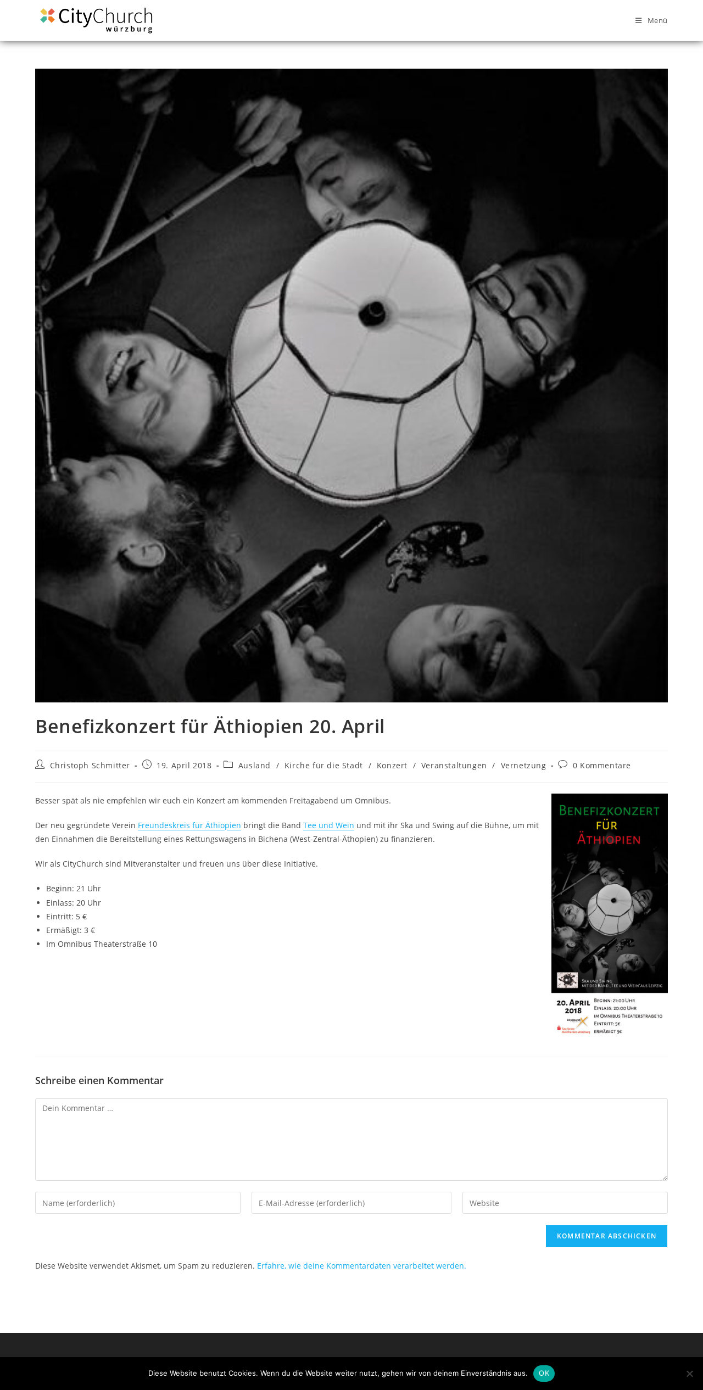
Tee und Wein (328, 825)
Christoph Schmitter (90, 765)
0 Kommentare (602, 765)
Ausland (254, 765)
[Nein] (689, 1373)
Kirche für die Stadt (323, 765)
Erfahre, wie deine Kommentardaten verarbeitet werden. (361, 1265)
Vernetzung (523, 765)
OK (544, 1373)
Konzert (392, 765)
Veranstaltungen (454, 765)
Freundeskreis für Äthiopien (189, 825)
